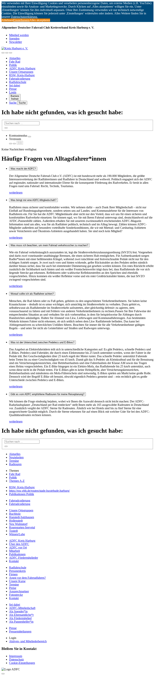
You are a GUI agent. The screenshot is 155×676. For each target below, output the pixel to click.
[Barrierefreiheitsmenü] (3, 52)
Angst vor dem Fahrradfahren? (27, 577)
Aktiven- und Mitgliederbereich (28, 641)
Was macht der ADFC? (23, 168)
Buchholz (15, 513)
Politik (13, 65)
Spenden (14, 38)
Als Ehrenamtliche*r (21, 614)
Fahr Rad (14, 61)
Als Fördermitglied (20, 618)
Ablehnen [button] (7, 20)
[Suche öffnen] (6, 52)
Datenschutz (16, 659)
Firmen (13, 574)
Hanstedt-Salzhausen (21, 517)
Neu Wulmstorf (18, 524)
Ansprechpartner (19, 591)
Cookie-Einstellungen (22, 662)
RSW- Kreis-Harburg (22, 75)
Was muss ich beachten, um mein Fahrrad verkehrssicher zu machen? (49, 245)
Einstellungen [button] (21, 20)
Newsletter (15, 42)
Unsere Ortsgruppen (21, 71)
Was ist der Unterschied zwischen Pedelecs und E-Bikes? (42, 342)
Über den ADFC (19, 544)
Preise (12, 588)
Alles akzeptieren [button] (39, 20)
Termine (14, 460)
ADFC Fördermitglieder (23, 557)
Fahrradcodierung (19, 78)
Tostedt (13, 530)
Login (12, 92)
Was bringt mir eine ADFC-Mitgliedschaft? (33, 200)
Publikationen (17, 554)
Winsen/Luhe (17, 534)
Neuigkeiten (16, 457)
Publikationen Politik (21, 494)
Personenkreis (17, 571)
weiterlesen (15, 192)
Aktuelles (14, 58)
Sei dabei (14, 85)
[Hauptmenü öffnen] (10, 52)
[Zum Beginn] (3, 673)
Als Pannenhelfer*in (21, 621)
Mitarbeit (14, 550)
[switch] (29, 136)
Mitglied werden (19, 35)
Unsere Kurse (17, 581)
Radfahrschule (17, 82)
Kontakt (14, 561)
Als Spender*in (18, 611)
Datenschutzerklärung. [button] (24, 16)
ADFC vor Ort (18, 547)
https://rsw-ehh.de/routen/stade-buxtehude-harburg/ (39, 490)
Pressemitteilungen (20, 631)
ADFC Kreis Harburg (22, 68)
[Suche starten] (6, 127)
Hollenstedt (16, 520)
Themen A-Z (17, 480)
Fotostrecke (16, 594)
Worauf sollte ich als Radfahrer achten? (32, 293)
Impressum (15, 656)
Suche (13, 102)
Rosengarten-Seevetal (22, 527)
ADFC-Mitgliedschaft (22, 608)
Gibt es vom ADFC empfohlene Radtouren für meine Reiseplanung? (47, 394)
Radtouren (15, 464)
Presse (13, 88)
